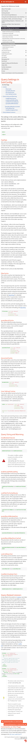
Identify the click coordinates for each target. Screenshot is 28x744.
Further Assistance (6, 67)
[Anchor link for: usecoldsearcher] (15, 108)
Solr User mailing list (14, 734)
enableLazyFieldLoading (12, 100)
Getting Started (6, 13)
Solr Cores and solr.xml (6, 50)
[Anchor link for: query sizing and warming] (17, 96)
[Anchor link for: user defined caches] (17, 94)
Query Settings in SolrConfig (8, 43)
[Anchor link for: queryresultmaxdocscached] (20, 106)
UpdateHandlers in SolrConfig (8, 42)
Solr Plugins (4, 55)
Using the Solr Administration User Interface (13, 17)
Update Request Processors (8, 47)
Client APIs (4, 65)
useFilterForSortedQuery (12, 102)
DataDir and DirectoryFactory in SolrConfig (11, 31)
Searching (4, 26)
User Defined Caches (11, 94)
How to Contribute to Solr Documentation (12, 73)
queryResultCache (10, 90)
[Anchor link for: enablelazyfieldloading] (18, 100)
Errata (3, 71)
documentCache (10, 92)
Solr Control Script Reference (9, 15)
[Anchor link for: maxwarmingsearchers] (18, 110)
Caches (5, 87)
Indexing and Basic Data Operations (11, 24)
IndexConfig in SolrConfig (7, 36)
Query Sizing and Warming (10, 96)
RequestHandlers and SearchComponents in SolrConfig (13, 38)
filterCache (8, 89)
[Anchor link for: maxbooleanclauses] (16, 98)
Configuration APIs (5, 52)
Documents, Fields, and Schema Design (12, 19)
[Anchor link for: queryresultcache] (15, 90)
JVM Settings (4, 57)
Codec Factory (5, 48)
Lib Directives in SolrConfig (7, 33)
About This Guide (6, 9)
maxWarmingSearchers (12, 110)
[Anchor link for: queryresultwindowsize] (18, 103)
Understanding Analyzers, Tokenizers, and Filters (12, 21)
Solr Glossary (5, 69)
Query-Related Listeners (9, 112)
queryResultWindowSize (12, 103)
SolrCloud (4, 61)
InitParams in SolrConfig (7, 40)
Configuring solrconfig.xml (7, 30)
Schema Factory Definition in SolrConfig (10, 35)
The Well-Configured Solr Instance (10, 28)
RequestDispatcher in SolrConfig (8, 45)
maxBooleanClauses (11, 98)
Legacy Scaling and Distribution (10, 63)
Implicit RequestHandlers (7, 54)
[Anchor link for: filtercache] (11, 88)
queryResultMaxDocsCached (12, 106)
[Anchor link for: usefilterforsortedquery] (19, 101)
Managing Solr (5, 59)
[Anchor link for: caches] (7, 86)
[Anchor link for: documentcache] (14, 92)
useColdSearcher (10, 108)
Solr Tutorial (5, 11)
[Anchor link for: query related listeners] (15, 112)
